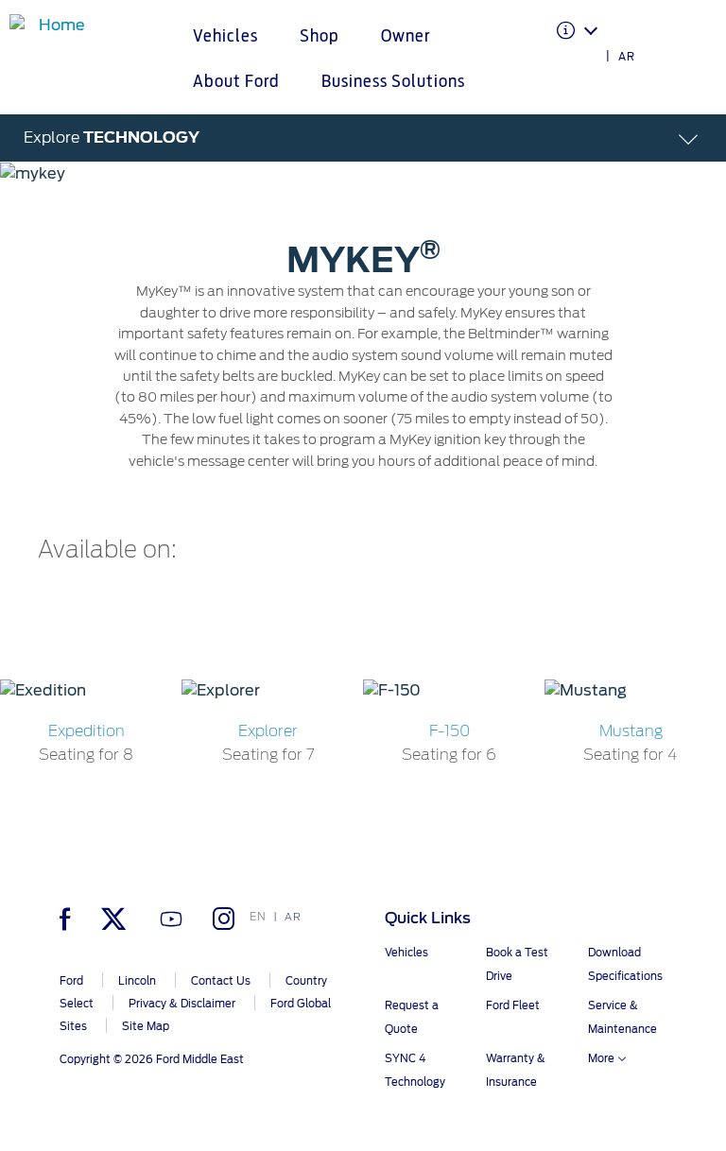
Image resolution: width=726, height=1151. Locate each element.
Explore (111, 137)
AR (626, 56)
